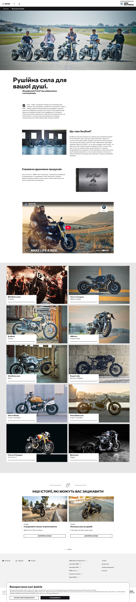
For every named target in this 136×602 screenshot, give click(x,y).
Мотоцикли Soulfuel (18, 9)
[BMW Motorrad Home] (127, 4)
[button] (6, 4)
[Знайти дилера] (19, 3)
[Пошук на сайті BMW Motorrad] (14, 3)
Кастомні (6, 9)
